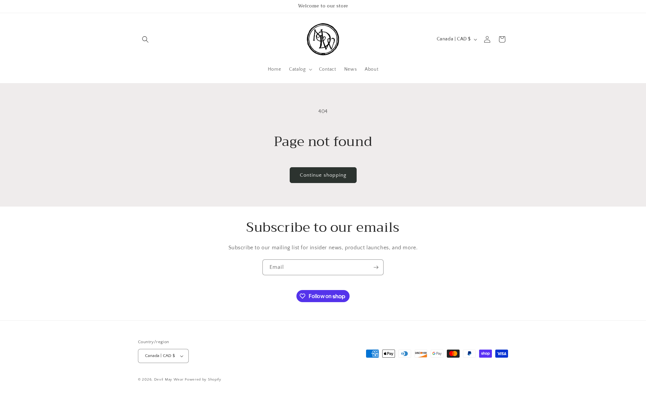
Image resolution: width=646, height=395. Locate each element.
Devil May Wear (169, 380)
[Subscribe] (375, 267)
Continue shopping (323, 175)
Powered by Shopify (203, 380)
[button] (145, 39)
